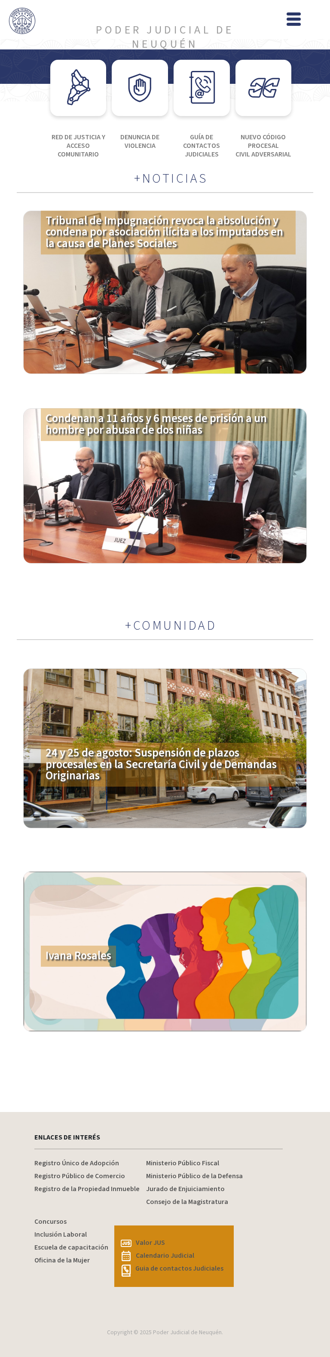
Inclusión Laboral (60, 1234)
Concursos (50, 1221)
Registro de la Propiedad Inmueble (87, 1189)
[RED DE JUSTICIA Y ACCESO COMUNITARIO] (78, 88)
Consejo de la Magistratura (187, 1202)
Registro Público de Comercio (79, 1176)
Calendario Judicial (165, 1255)
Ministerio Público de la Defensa (194, 1176)
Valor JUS (150, 1242)
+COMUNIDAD (171, 626)
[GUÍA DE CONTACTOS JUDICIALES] (202, 88)
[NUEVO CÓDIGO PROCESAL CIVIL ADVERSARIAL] (263, 88)
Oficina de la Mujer (62, 1260)
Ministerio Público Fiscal (182, 1163)
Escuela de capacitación (71, 1247)
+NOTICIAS (171, 179)
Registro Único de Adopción (76, 1163)
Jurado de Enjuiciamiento (185, 1189)
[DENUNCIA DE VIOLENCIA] (140, 88)
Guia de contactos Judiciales (179, 1268)
